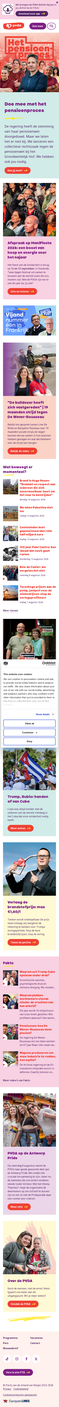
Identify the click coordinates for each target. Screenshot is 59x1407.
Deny (29, 741)
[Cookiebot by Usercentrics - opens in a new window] (42, 664)
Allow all (29, 723)
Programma (10, 1338)
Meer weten (18, 828)
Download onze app (29, 13)
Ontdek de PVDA (20, 1304)
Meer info (17, 1206)
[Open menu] (51, 26)
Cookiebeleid (20, 1389)
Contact (35, 1343)
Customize (27, 732)
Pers (5, 1343)
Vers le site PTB (15, 1372)
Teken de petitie (21, 942)
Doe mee (37, 26)
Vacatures (36, 1338)
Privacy (7, 1389)
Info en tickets (20, 291)
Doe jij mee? (15, 170)
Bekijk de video (20, 451)
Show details (43, 714)
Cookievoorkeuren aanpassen (20, 1394)
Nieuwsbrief (10, 1348)
